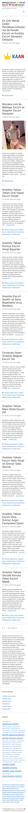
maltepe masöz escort (6, 752)
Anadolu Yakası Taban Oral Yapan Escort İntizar (13, 192)
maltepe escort (14, 784)
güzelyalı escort (10, 724)
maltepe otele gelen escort (14, 756)
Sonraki (14, 628)
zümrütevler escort (12, 776)
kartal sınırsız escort (12, 738)
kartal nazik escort (13, 732)
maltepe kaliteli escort (17, 748)
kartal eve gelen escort (15, 728)
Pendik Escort (16, 234)
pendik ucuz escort (12, 771)
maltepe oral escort (16, 754)
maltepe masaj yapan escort (17, 750)
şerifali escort (15, 788)
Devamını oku (6, 90)
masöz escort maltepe (17, 761)
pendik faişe (8, 764)
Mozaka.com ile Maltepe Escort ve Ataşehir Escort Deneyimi (13, 109)
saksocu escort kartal (6, 773)
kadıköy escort (20, 796)
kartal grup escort (14, 730)
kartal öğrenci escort (21, 740)
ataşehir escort (6, 792)
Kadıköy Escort (11, 232)
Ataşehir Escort (6, 698)
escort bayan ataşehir (13, 802)
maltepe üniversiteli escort (7, 761)
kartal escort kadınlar (16, 726)
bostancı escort (11, 796)
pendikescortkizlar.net (18, 792)
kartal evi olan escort (6, 730)
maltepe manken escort (6, 750)
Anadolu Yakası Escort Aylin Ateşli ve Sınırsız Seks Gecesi (13, 462)
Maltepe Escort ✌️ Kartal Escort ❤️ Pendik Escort (13, 3)
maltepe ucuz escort (6, 759)
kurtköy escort (15, 794)
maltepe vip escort (14, 759)
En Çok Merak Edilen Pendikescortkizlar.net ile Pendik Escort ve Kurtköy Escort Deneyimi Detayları (13, 30)
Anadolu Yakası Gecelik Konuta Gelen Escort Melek (11, 577)
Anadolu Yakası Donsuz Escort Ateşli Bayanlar (11, 246)
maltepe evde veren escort (16, 744)
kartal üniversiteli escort (6, 742)
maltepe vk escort (22, 759)
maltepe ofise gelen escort (7, 754)
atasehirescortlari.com (9, 790)
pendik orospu (9, 767)
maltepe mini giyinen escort (16, 752)
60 (9, 628)
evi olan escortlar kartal (6, 721)
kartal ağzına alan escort (7, 726)
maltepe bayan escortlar (16, 742)
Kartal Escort (20, 232)
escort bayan (15, 798)
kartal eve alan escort (6, 728)
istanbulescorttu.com (12, 786)
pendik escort (6, 794)
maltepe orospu (5, 756)
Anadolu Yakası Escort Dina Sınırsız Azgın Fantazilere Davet (13, 518)
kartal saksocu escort (13, 734)
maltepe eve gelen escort (7, 746)
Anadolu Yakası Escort (11, 229)
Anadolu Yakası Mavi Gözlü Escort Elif (13, 409)
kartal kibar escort (21, 730)
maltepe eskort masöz (6, 744)
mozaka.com (6, 784)
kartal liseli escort (5, 732)
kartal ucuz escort (5, 740)
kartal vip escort (13, 740)
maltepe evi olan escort (17, 746)
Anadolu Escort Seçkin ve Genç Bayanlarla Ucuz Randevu (12, 301)
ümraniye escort (21, 790)
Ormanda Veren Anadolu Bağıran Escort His (12, 356)
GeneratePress (21, 810)
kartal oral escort (21, 732)
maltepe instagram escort (7, 748)
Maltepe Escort (8, 95)
